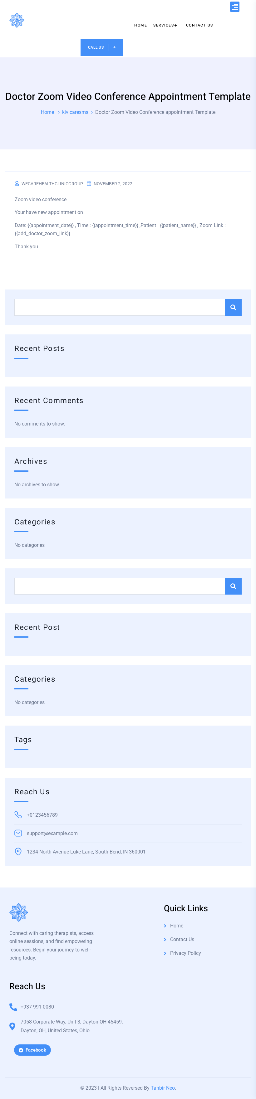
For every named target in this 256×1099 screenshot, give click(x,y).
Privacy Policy (185, 953)
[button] (234, 7)
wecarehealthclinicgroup (52, 183)
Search (233, 307)
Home (47, 112)
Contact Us (182, 939)
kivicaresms (75, 112)
